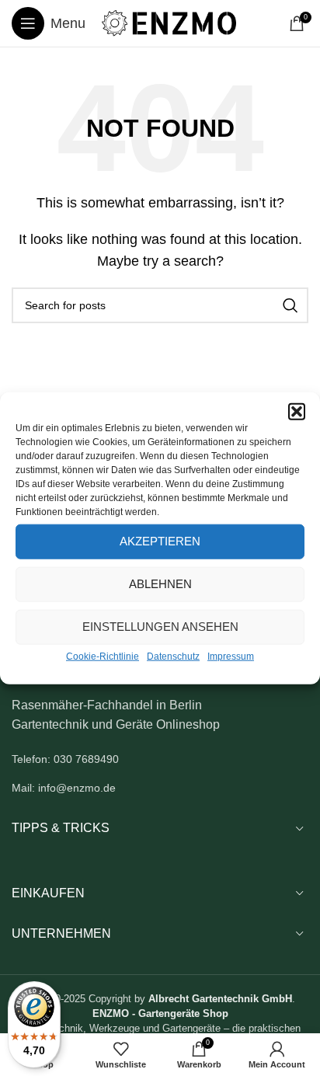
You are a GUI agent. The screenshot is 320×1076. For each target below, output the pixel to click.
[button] (296, 411)
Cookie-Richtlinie (102, 655)
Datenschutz (173, 655)
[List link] (160, 759)
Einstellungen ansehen (160, 626)
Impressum (230, 655)
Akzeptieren (160, 541)
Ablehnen (160, 583)
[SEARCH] (290, 305)
